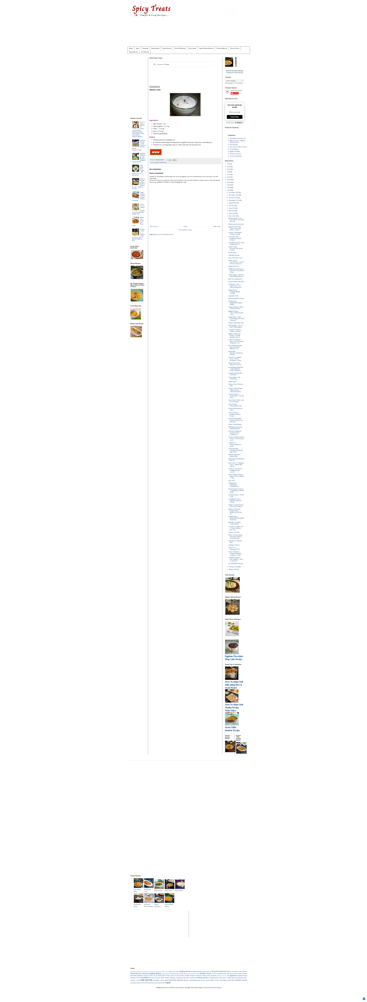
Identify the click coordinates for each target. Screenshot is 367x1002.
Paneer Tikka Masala (235, 424)
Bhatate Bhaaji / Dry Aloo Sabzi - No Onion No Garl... (236, 219)
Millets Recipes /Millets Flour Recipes (237, 141)
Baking (182, 971)
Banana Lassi (232, 381)
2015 (228, 180)
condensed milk (181, 978)
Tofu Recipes (145, 52)
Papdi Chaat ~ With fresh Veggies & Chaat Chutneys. (236, 318)
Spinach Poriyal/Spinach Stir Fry (236, 459)
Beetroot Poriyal (233, 532)
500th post (164, 971)
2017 (228, 174)
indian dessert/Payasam (235, 978)
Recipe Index (155, 48)
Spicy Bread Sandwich (235, 279)
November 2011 (234, 195)
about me (223, 975)
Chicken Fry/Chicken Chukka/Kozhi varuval (235, 470)
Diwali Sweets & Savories (238, 138)
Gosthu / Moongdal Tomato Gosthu (234, 233)
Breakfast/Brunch (196, 971)
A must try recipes (173, 971)
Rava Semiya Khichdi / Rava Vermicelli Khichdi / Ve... (235, 347)
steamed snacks (135, 983)
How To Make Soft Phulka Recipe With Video (234, 707)
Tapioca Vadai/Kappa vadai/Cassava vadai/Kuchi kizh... (235, 389)
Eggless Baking (234, 151)
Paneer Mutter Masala (169, 905)
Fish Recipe (182, 973)
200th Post (146, 971)
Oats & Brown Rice (177, 975)
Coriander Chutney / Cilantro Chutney (235, 330)
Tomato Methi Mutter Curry (235, 409)
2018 (228, 172)
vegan (168, 982)
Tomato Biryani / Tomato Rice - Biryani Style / (236, 395)
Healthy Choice (206, 973)
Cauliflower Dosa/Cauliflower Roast (234, 444)
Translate (240, 83)
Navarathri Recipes (164, 975)
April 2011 (232, 213)
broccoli (152, 978)
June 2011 (232, 208)
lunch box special (175, 980)
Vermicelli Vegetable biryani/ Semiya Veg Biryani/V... (235, 420)
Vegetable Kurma (233, 255)
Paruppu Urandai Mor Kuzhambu (235, 373)
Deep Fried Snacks (236, 156)
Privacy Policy (234, 48)
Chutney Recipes (222, 48)
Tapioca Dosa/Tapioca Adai (235, 385)
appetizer (233, 975)
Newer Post (154, 226)
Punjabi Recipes (190, 975)
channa (167, 978)
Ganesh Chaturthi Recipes (192, 973)
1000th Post (133, 971)
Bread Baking (234, 149)
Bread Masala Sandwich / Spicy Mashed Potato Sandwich (235, 368)
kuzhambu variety (158, 980)
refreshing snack (225, 980)
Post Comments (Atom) (165, 234)
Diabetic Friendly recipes (234, 971)
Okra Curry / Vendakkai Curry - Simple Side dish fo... (236, 464)
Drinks (161, 162)
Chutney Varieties (235, 154)
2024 (229, 164)
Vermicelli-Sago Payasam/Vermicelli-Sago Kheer (235, 450)
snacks (244, 980)
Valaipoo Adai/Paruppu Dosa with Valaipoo (235, 505)
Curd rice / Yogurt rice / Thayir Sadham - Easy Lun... (236, 528)
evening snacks (202, 978)
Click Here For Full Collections (234, 72)
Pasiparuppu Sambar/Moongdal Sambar (235, 302)
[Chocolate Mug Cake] (232, 654)
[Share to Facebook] (174, 160)
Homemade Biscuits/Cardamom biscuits (235, 353)
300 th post (152, 971)
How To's (215, 973)
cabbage (157, 977)
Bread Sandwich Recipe (235, 563)
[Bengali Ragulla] (230, 66)
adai (228, 975)
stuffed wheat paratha (147, 983)
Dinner (245, 971)
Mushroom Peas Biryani (236, 224)
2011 (228, 190)
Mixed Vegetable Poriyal (236, 298)
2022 (228, 169)
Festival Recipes (174, 973)
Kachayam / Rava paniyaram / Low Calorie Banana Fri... (235, 285)
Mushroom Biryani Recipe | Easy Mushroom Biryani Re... (235, 511)
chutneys (172, 978)
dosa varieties (191, 978)
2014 (228, 182)
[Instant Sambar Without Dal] (241, 753)
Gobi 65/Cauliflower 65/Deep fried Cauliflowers (235, 432)
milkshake (186, 980)
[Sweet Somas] (230, 752)
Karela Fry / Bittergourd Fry (234, 548)
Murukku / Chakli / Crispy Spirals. (234, 523)
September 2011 (234, 200)
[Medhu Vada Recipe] (136, 337)
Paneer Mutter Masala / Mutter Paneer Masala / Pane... (236, 476)
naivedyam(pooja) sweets (197, 980)
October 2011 (233, 198)
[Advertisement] (187, 33)
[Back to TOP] (364, 999)
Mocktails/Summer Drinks (139, 975)
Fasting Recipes (165, 973)
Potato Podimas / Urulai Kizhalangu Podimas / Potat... (234, 553)
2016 (228, 177)
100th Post (140, 971)
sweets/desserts (159, 983)
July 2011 (232, 205)
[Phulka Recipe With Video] (231, 702)
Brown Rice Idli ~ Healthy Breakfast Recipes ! (234, 238)
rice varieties (236, 980)
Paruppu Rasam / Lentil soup (236, 495)
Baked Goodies (167, 48)
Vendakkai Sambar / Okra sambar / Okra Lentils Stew (235, 559)
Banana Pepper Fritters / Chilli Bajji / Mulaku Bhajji (236, 490)
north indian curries (212, 980)
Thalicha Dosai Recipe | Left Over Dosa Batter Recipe (236, 270)
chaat (162, 978)
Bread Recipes (133, 52)
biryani (245, 975)
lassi (165, 162)
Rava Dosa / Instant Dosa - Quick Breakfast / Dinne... (235, 358)
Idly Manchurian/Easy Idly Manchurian (235, 427)
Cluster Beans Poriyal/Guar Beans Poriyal (235, 248)
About (138, 48)
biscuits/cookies (135, 978)
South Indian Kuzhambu (210, 975)
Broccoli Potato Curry (235, 258)
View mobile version (185, 230)
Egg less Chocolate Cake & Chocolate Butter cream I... (234, 228)
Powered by (230, 122)
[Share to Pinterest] (176, 160)
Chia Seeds (206, 971)
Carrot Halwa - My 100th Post (234, 378)
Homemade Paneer (137, 905)
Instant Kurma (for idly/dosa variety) (234, 363)
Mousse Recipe (153, 975)
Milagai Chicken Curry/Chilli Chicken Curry (235, 312)
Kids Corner (192, 48)
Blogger (218, 987)
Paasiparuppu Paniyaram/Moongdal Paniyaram (236, 518)
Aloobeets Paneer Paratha (148, 905)
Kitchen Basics (242, 973)
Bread (188, 971)
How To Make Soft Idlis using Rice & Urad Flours (234, 684)
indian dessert (223, 977)
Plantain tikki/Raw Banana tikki (234, 455)
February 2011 (233, 567)
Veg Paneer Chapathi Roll (235, 541)
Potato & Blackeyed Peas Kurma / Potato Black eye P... (236, 438)
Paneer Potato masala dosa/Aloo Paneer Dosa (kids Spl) (235, 536)
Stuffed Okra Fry (233, 266)
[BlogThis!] (170, 160)
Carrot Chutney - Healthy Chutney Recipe (234, 414)
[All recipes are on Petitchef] (155, 155)
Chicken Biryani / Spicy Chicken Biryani (235, 307)
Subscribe (145, 48)
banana (157, 162)
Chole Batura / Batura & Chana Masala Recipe (236, 275)
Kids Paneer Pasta (137, 890)
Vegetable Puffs (233, 296)
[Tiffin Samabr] (232, 725)
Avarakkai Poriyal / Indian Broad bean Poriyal (234, 500)
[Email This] (168, 160)
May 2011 (232, 211)
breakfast (145, 978)
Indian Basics (222, 973)
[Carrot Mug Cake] (135, 319)
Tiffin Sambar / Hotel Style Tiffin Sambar (235, 326)
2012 (228, 187)
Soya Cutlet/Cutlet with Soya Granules (236, 401)
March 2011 (232, 216)
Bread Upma (232, 252)
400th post (158, 971)
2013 (228, 185)
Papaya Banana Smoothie (236, 281)
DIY (210, 971)
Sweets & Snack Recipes (206, 48)
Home (131, 48)
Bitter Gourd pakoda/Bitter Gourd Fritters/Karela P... (236, 262)
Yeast (219, 975)
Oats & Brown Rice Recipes (238, 147)
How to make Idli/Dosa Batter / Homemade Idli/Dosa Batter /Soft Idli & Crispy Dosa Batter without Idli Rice (138, 129)
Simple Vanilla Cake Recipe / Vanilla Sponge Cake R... (234, 335)
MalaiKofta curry (147, 890)
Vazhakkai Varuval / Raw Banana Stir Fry (236, 243)
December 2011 (234, 192)
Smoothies (199, 975)
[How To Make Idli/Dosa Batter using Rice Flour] (231, 679)
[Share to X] (172, 160)
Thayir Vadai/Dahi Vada (236, 323)
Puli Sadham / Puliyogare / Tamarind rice (233, 484)
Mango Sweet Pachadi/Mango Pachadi (234, 291)
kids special (146, 979)
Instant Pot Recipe (232, 973)
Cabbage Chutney (234, 545)
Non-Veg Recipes (180, 48)
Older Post (216, 226)
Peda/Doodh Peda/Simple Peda (235, 405)
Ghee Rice (231, 480)
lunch (166, 980)
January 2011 (233, 569)
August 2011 (233, 203)
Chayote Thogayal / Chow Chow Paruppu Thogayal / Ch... (236, 341)
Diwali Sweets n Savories (139, 973)
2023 (228, 166)
